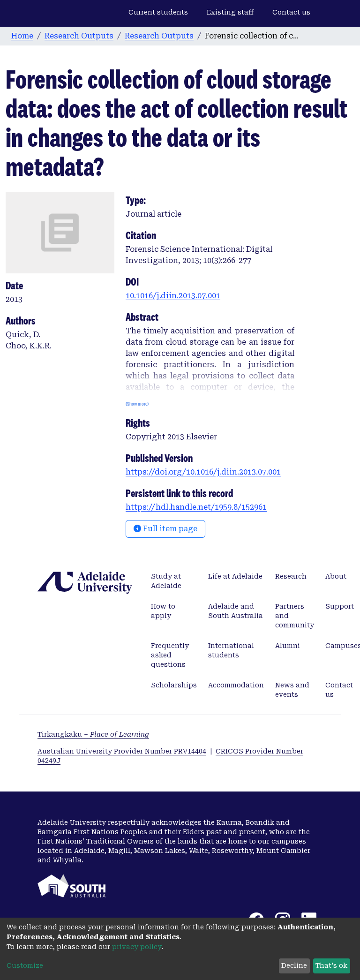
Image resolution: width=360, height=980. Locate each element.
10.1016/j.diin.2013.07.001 (173, 295)
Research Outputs (79, 35)
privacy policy (136, 946)
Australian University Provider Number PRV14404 (122, 751)
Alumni (287, 645)
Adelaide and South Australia (235, 611)
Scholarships (174, 685)
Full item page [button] (169, 528)
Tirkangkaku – (93, 734)
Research (291, 576)
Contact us (291, 12)
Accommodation (236, 685)
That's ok (331, 965)
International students (231, 650)
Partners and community (294, 616)
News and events (292, 689)
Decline (294, 965)
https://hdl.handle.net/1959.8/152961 (196, 507)
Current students (158, 12)
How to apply (163, 611)
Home (22, 35)
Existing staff (230, 12)
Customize (25, 965)
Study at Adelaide (166, 581)
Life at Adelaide (235, 576)
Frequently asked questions (170, 655)
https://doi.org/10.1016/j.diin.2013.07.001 (203, 471)
